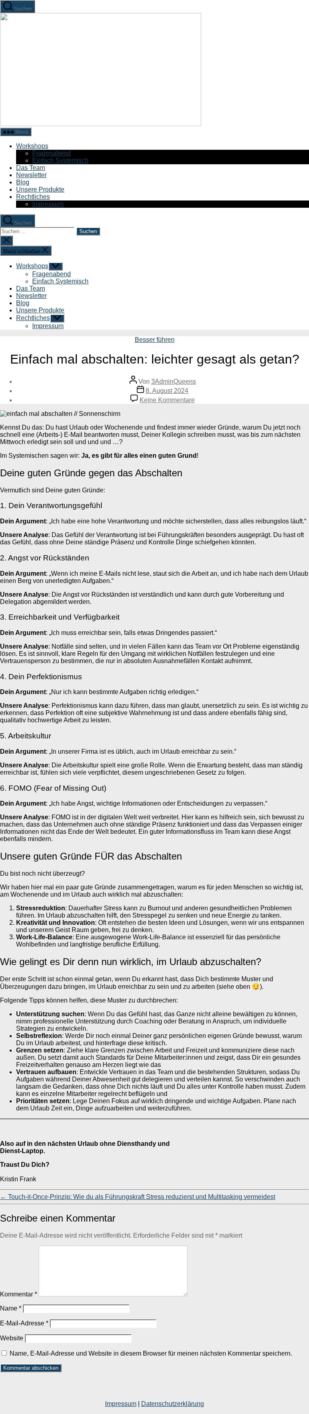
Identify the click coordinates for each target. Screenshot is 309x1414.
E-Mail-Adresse (24, 1323)
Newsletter (31, 175)
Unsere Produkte (40, 189)
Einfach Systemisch (60, 160)
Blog (22, 182)
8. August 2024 (167, 390)
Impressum (48, 204)
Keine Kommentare (167, 400)
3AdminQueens (173, 381)
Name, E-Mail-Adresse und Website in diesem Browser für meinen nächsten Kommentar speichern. (151, 1353)
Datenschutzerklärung (172, 1403)
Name (10, 1308)
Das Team (30, 167)
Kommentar (18, 1294)
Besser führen (155, 339)
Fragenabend (51, 153)
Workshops (32, 146)
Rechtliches (33, 196)
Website (11, 1338)
